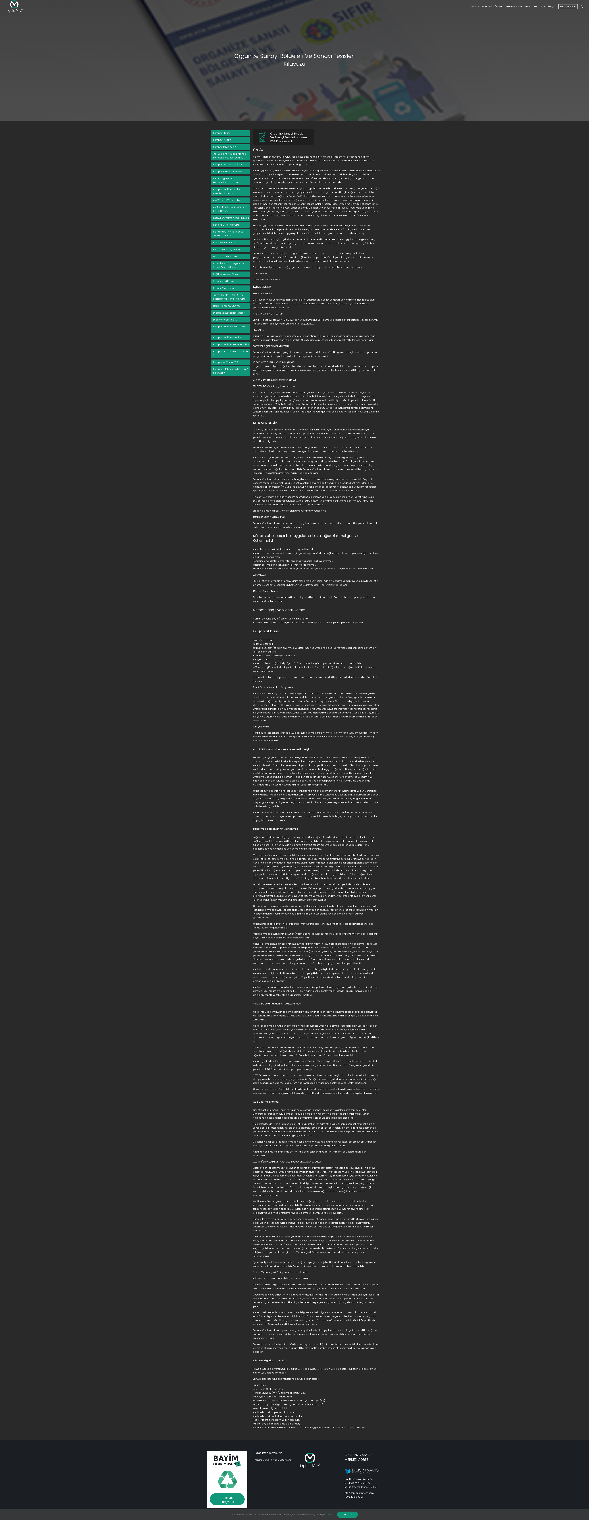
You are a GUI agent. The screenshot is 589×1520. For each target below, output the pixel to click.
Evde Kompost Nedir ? (225, 319)
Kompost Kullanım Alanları (227, 164)
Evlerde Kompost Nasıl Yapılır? (229, 312)
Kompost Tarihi (221, 133)
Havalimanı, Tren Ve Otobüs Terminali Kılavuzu (228, 233)
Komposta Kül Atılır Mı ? (225, 362)
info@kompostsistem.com (359, 1493)
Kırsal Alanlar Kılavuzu (224, 242)
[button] (582, 6)
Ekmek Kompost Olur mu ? (227, 305)
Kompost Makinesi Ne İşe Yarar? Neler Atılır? (230, 370)
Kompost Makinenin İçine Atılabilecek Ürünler (227, 191)
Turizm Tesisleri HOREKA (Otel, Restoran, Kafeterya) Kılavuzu (229, 296)
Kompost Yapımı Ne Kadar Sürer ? (230, 353)
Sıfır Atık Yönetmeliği (223, 288)
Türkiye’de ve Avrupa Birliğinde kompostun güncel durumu (229, 155)
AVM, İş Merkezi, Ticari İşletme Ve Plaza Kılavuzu (230, 208)
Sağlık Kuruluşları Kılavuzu (226, 274)
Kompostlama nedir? (225, 146)
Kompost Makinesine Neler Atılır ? (231, 344)
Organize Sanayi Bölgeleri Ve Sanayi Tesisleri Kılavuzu (228, 265)
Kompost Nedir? (222, 139)
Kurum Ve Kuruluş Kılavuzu (227, 249)
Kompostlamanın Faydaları (228, 171)
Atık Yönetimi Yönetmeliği (226, 200)
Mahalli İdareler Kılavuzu (226, 256)
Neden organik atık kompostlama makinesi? (227, 180)
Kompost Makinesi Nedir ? (227, 337)
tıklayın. (328, 1514)
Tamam (347, 1514)
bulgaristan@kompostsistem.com (274, 1459)
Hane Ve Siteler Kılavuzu (226, 224)
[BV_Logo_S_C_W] (15, 6)
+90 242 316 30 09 (354, 1496)
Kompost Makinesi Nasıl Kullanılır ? (230, 328)
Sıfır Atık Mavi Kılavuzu (224, 281)
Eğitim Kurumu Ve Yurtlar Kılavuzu (231, 217)
